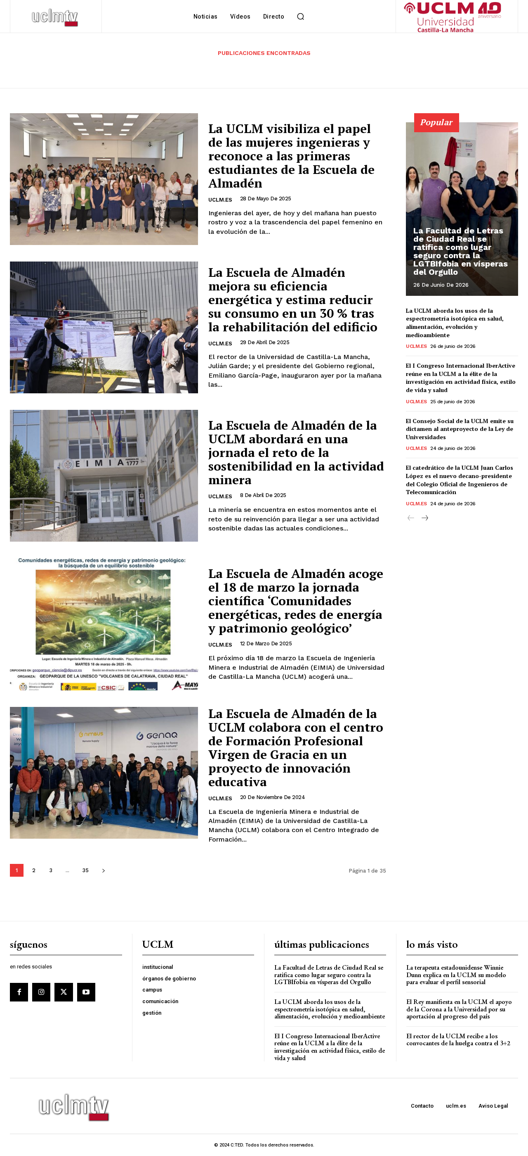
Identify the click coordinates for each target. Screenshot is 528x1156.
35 (85, 870)
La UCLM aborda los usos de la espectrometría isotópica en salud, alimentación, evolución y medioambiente (455, 323)
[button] (300, 16)
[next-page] (103, 870)
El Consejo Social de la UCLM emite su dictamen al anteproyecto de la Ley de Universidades (460, 429)
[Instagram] (41, 992)
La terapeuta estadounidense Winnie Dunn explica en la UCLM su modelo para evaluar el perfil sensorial (456, 974)
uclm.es (220, 200)
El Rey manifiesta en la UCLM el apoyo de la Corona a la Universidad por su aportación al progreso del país (459, 1008)
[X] (63, 992)
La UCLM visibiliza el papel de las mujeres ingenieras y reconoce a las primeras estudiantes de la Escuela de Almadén (291, 155)
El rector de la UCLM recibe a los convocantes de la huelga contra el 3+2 (458, 1040)
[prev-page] (411, 518)
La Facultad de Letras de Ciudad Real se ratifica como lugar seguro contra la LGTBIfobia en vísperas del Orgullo (460, 251)
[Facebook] (19, 992)
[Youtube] (86, 992)
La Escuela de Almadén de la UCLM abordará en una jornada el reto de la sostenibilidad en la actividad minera (296, 452)
